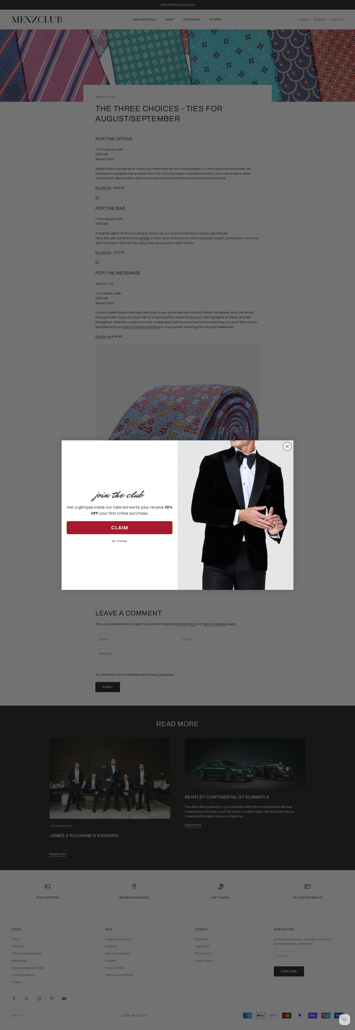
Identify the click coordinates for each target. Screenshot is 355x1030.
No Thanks (119, 541)
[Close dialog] (287, 446)
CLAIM (119, 527)
